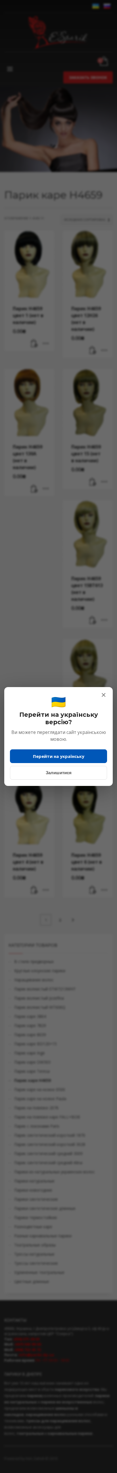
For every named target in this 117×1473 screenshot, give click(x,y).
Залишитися (59, 772)
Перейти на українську (58, 756)
